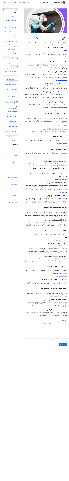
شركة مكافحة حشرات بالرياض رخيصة (12, 101)
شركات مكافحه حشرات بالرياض (10, 74)
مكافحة (16, 116)
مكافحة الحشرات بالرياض (12, 121)
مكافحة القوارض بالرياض (62, 192)
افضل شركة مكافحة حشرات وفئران (10, 56)
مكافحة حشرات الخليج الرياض (61, 80)
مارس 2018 (15, 162)
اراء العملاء (5, 2)
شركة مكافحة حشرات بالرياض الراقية (10, 99)
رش (17, 63)
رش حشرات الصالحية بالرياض (61, 157)
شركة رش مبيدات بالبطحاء (62, 125)
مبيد (39, 104)
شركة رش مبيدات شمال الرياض (12, 79)
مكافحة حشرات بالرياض (13, 126)
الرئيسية (28, 2)
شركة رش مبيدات (14, 184)
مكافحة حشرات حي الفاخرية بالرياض (10, 31)
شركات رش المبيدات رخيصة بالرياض (60, 110)
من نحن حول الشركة (17, 2)
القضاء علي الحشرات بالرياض (13, 61)
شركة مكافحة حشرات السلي (13, 94)
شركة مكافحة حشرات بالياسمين (61, 179)
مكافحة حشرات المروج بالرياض (61, 276)
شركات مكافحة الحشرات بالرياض (11, 68)
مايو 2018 (15, 155)
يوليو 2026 (15, 151)
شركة (17, 76)
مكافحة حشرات (14, 199)
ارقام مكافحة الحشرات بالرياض (11, 41)
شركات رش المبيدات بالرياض (12, 173)
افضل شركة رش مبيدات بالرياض (11, 46)
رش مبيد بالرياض (15, 66)
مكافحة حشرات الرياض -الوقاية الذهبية (51, 2)
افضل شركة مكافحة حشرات (12, 49)
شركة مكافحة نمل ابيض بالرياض (11, 108)
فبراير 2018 (15, 166)
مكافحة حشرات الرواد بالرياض (61, 245)
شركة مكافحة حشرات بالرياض (13, 96)
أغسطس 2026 (14, 148)
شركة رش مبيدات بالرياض (8, 76)
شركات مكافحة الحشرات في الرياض (11, 71)
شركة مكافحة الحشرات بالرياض (11, 84)
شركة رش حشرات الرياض (12, 177)
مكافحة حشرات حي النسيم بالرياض (10, 20)
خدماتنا (24, 2)
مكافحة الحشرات (9, 116)
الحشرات (16, 58)
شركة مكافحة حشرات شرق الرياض (12, 103)
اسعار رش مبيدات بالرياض (12, 44)
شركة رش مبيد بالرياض (13, 181)
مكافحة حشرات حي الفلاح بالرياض (11, 27)
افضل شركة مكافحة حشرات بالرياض (11, 53)
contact (10, 2)
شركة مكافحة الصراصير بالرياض (11, 87)
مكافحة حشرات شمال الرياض (11, 131)
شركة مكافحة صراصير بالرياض (12, 106)
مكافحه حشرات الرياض (12, 134)
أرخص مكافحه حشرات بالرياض (61, 146)
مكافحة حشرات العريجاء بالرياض (61, 240)
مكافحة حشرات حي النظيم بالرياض (10, 16)
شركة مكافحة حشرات (13, 188)
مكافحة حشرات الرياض (62, 58)
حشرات (65, 50)
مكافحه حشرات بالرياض (13, 136)
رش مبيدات (11, 63)
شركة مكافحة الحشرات (13, 81)
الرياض (12, 58)
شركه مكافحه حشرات (12, 111)
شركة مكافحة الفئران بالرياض (12, 89)
